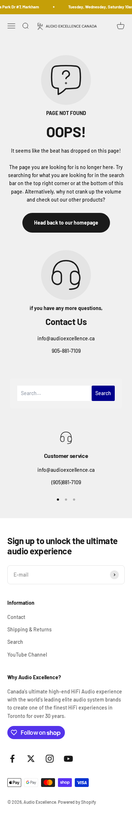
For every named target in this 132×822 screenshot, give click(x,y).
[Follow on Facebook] (12, 759)
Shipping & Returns (29, 629)
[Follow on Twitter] (31, 759)
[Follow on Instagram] (50, 759)
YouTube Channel (27, 654)
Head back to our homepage (66, 222)
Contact (16, 617)
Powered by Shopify (77, 801)
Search (15, 642)
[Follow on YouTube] (68, 759)
